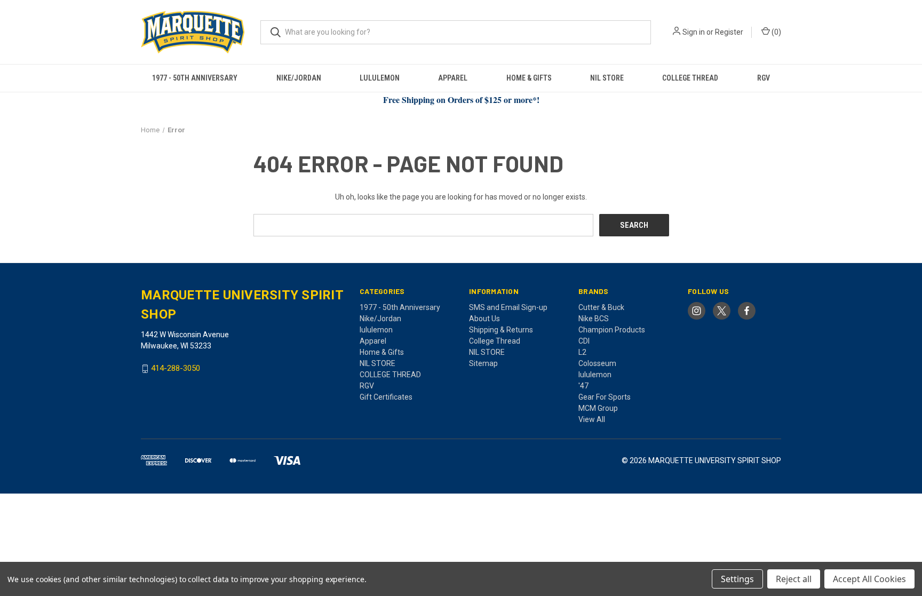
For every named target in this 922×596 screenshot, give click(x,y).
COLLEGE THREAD (690, 78)
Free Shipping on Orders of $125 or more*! (461, 99)
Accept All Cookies (869, 579)
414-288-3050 (175, 369)
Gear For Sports (604, 397)
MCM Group (598, 408)
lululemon (380, 78)
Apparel (452, 78)
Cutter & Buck (601, 307)
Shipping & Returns (501, 329)
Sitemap (483, 363)
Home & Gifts (529, 78)
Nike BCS (593, 318)
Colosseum (597, 363)
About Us (484, 318)
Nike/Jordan (298, 78)
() (775, 32)
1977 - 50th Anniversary (194, 78)
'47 (583, 386)
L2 (582, 352)
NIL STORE (607, 78)
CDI (584, 341)
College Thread (494, 341)
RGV (763, 78)
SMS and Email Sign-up (508, 307)
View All (591, 419)
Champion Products (611, 329)
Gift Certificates (386, 397)
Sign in (693, 32)
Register (729, 32)
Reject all (794, 579)
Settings (737, 579)
